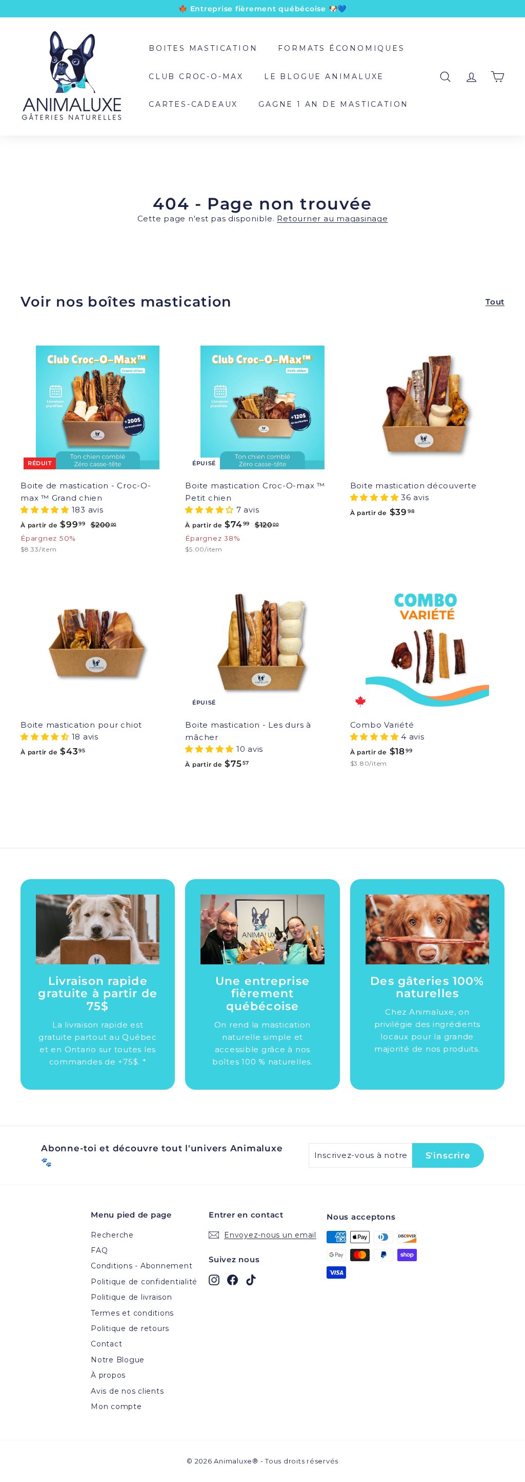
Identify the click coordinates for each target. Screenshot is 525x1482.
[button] (46, 510)
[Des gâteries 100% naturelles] (427, 929)
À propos (108, 1375)
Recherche (112, 1235)
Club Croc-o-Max (196, 76)
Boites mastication (203, 48)
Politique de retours (130, 1328)
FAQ (99, 1250)
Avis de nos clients (127, 1391)
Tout (495, 302)
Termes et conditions (132, 1313)
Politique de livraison (131, 1297)
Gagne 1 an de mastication (333, 104)
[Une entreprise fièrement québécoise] (262, 929)
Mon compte (116, 1406)
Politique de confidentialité (144, 1281)
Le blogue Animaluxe (324, 76)
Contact (106, 1343)
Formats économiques (341, 48)
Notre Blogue (118, 1359)
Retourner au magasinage (332, 218)
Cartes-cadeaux (193, 104)
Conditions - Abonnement (141, 1265)
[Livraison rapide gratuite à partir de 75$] (97, 929)
